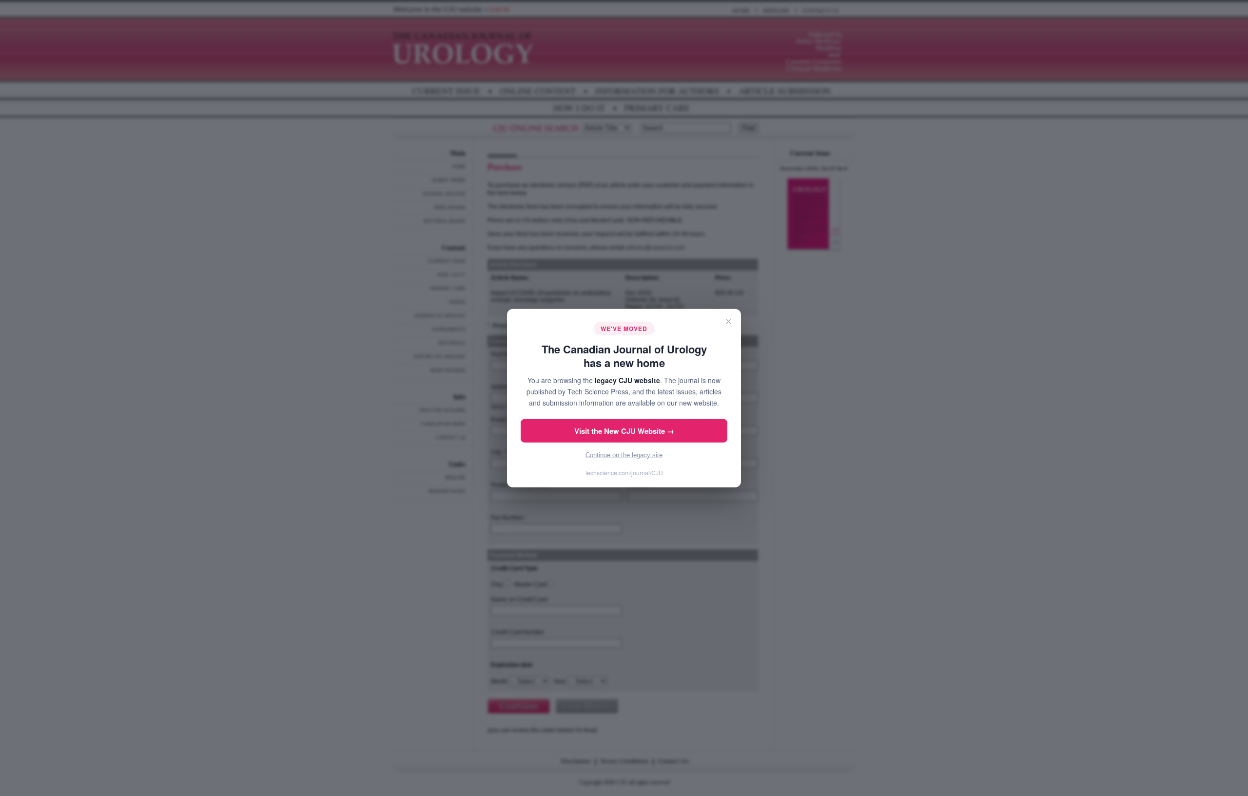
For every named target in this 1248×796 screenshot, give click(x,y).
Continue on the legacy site (624, 455)
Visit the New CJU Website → (624, 431)
